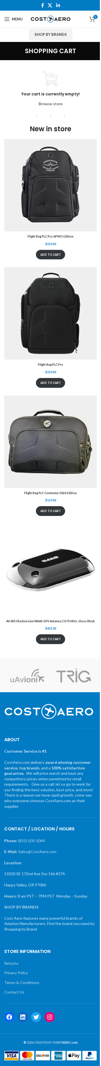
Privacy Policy (16, 972)
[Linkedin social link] (58, 5)
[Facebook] (9, 1017)
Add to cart (50, 254)
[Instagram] (50, 1017)
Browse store (51, 103)
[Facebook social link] (42, 5)
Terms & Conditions (21, 982)
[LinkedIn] (23, 1017)
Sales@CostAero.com (37, 851)
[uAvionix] (27, 675)
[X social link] (50, 5)
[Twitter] (36, 1017)
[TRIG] (73, 675)
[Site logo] (51, 18)
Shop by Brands (51, 34)
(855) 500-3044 (31, 840)
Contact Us (14, 992)
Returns (11, 963)
